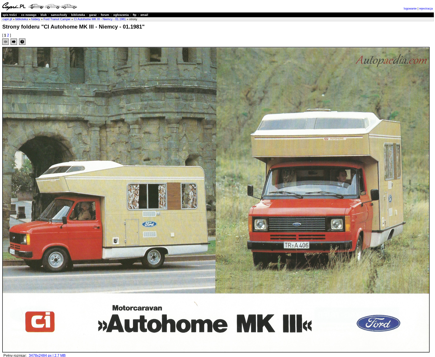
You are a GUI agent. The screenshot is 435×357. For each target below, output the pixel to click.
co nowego (28, 15)
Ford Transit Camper (57, 19)
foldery (35, 19)
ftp (134, 15)
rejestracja (426, 8)
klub (44, 15)
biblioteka (78, 15)
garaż (93, 15)
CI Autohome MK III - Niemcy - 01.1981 (100, 19)
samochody (59, 15)
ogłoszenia (121, 15)
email (144, 15)
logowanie (410, 8)
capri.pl (7, 19)
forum (105, 15)
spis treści (9, 15)
